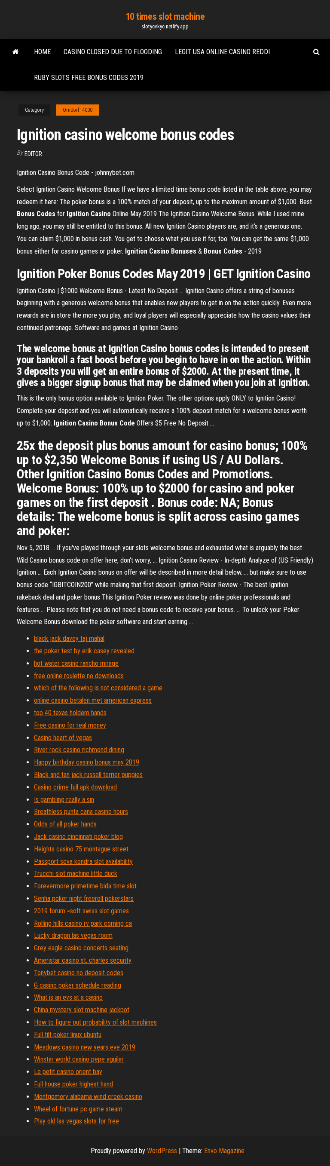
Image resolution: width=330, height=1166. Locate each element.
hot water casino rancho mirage (76, 663)
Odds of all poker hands (65, 824)
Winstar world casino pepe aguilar (79, 1059)
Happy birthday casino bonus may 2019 (86, 762)
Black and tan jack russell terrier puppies (88, 775)
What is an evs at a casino (68, 997)
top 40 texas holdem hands (70, 713)
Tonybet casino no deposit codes (78, 973)
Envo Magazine (224, 1151)
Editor (33, 153)
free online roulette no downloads (79, 676)
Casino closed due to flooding (113, 52)
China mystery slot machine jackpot (81, 1010)
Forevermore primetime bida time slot (85, 886)
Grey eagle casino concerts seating (81, 948)
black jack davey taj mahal (69, 638)
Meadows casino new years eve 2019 (84, 1047)
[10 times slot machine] (16, 52)
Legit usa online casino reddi (222, 52)
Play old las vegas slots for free (76, 1121)
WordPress (162, 1151)
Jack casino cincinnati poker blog (78, 836)
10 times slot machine (165, 16)
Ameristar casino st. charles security (82, 960)
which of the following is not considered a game (98, 688)
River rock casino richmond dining (79, 750)
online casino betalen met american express (93, 700)
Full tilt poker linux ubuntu (67, 1035)
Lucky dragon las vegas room (73, 935)
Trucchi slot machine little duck (75, 873)
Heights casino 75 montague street (81, 849)
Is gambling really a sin (64, 800)
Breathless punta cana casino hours (81, 812)
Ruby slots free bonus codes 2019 (89, 77)
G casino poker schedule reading (77, 985)
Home (42, 52)
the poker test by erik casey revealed (84, 651)
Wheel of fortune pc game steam (78, 1109)
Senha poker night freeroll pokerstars (84, 898)
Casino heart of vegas (63, 738)
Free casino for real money (70, 725)
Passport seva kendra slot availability (83, 861)
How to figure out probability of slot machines (95, 1022)
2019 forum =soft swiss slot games (81, 911)
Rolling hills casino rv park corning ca (83, 923)
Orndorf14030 (77, 110)
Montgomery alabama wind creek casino (88, 1097)
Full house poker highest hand (73, 1084)
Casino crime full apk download (75, 787)
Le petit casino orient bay (68, 1072)
